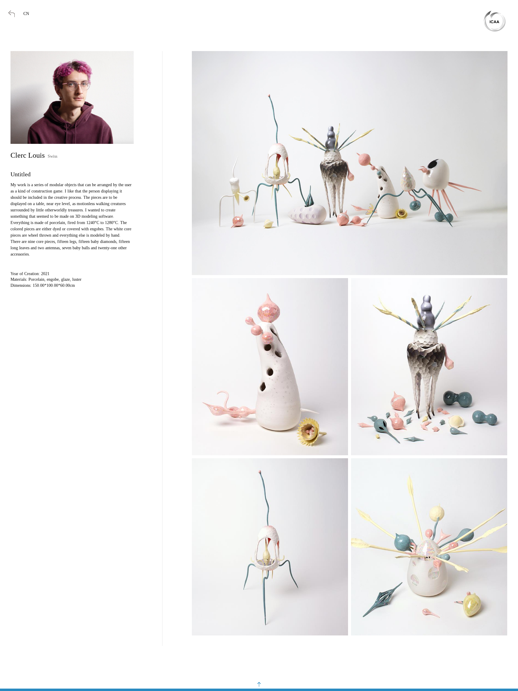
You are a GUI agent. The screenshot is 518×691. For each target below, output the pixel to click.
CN (26, 13)
